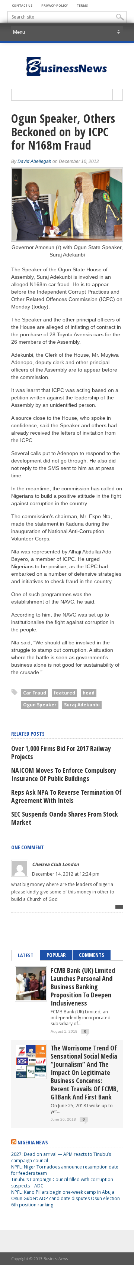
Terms (82, 5)
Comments (91, 954)
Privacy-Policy (54, 5)
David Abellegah (34, 161)
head (89, 693)
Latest (26, 955)
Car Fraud (34, 693)
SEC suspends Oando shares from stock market (64, 818)
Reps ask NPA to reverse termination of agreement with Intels (66, 796)
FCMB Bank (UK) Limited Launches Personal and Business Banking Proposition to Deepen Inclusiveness (83, 986)
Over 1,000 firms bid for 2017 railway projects (61, 752)
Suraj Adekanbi (82, 705)
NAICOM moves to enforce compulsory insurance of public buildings (63, 774)
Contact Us (22, 5)
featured (64, 693)
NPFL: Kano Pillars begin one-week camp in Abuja (62, 1192)
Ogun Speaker (40, 705)
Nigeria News (32, 1142)
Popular (56, 954)
